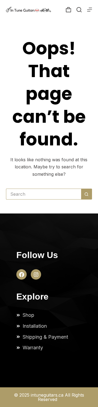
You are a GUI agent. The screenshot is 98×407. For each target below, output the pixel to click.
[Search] (79, 9)
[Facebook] (21, 274)
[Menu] (89, 9)
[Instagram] (36, 274)
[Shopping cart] (68, 9)
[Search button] (86, 194)
